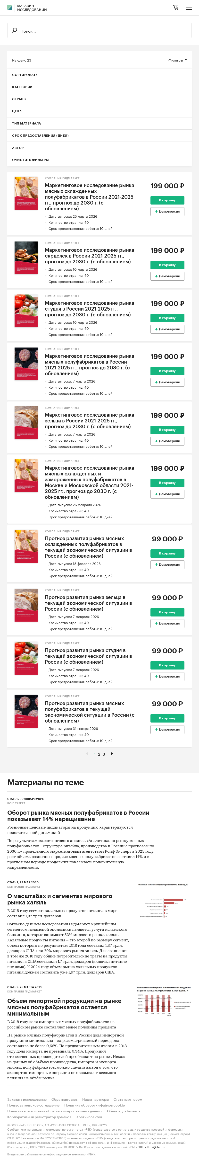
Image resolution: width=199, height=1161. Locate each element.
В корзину (167, 200)
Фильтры (175, 60)
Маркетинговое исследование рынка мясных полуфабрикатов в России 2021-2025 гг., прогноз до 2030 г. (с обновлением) (89, 365)
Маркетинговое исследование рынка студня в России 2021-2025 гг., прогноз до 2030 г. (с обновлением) (89, 309)
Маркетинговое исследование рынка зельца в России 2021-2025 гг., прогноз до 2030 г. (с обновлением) (89, 421)
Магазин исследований (32, 8)
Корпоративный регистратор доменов (39, 1117)
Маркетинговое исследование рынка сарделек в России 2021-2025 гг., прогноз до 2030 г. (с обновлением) (89, 256)
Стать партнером (128, 1099)
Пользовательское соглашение (33, 1105)
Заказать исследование (27, 1099)
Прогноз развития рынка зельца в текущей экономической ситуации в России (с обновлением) (88, 603)
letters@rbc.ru (154, 1146)
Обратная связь (64, 1099)
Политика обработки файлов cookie (94, 1105)
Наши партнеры (95, 1099)
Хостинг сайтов (89, 1117)
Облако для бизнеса (124, 1111)
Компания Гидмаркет (62, 178)
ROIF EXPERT (16, 803)
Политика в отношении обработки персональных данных (54, 1111)
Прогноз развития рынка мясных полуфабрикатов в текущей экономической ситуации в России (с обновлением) (90, 712)
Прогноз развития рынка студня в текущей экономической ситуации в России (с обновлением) (88, 656)
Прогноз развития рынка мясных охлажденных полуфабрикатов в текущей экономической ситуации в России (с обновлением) (88, 547)
